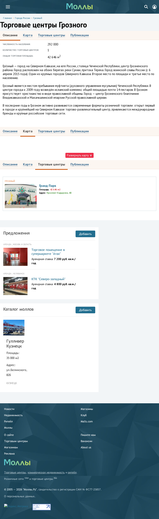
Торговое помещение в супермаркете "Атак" (48, 252)
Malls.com (87, 421)
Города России (22, 18)
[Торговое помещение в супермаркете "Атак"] (15, 257)
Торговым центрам (16, 441)
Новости (9, 409)
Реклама (9, 453)
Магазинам (11, 447)
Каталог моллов (18, 309)
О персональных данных (19, 496)
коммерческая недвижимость (46, 472)
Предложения (16, 233)
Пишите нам (88, 434)
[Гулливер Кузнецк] (13, 328)
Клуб (84, 415)
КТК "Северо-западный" (48, 279)
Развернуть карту (78, 155)
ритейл (72, 472)
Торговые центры (15, 472)
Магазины (87, 409)
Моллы (8, 427)
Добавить (85, 234)
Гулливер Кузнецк (13, 343)
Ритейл (8, 421)
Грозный (37, 18)
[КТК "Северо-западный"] (15, 286)
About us (86, 447)
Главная (7, 18)
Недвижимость (13, 415)
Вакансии (86, 441)
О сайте (9, 434)
